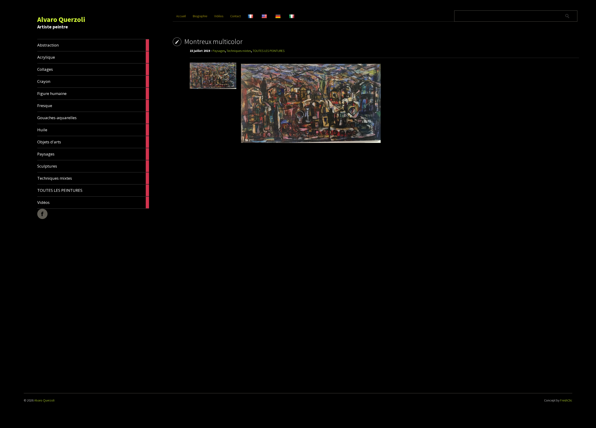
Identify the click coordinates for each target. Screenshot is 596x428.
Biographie (200, 16)
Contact (235, 16)
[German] (282, 16)
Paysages (219, 51)
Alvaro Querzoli (61, 19)
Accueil (181, 16)
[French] (254, 16)
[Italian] (295, 16)
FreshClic (566, 400)
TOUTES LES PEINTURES (268, 51)
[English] (268, 16)
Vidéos (218, 16)
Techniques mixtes (239, 51)
